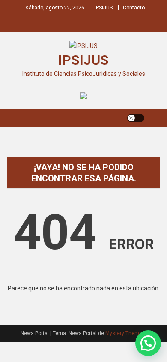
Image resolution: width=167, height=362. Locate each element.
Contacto (134, 8)
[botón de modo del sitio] (135, 118)
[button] (148, 343)
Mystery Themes (125, 333)
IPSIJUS (104, 8)
